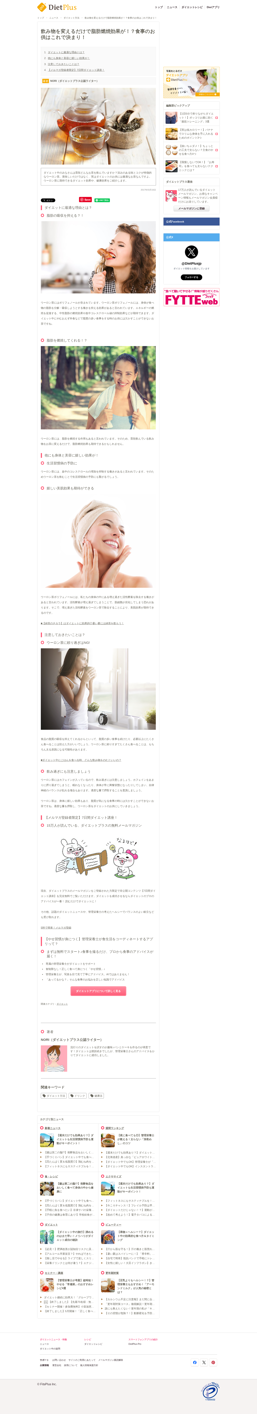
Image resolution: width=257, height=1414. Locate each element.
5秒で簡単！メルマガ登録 (56, 927)
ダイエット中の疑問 (50, 1348)
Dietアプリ (213, 7)
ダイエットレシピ (192, 7)
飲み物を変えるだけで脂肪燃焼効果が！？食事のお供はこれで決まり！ (121, 18)
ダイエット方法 (71, 18)
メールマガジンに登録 (191, 208)
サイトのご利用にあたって (82, 1360)
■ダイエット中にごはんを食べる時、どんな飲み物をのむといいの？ (81, 760)
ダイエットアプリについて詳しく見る (98, 991)
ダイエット (62, 1004)
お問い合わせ (59, 1360)
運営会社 (56, 1365)
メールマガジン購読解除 (110, 1360)
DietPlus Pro (134, 1344)
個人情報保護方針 (89, 1365)
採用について (71, 1365)
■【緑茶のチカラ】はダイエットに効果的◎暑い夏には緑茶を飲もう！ (82, 623)
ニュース (172, 7)
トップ (159, 7)
